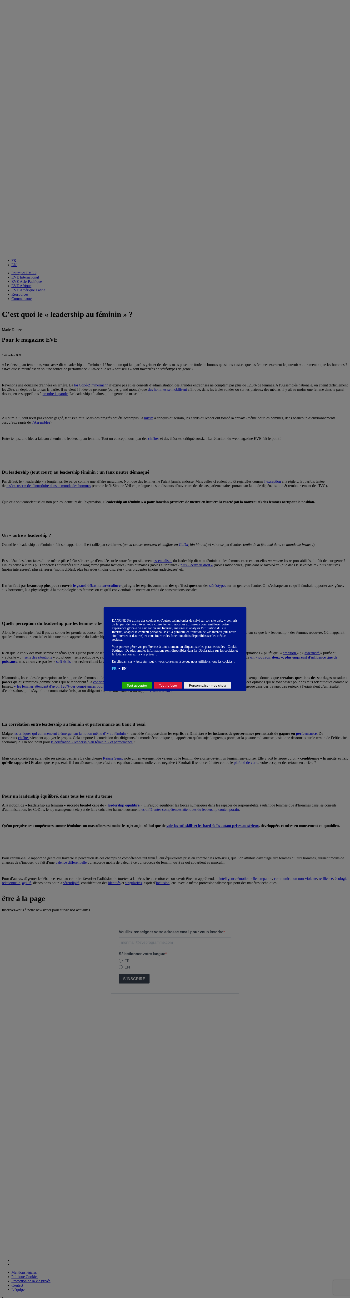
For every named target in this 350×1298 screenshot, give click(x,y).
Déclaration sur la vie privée (135, 654)
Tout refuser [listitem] (168, 685)
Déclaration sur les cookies (217, 650)
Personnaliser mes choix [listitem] (207, 685)
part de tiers (128, 624)
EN (124, 668)
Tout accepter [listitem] (137, 685)
